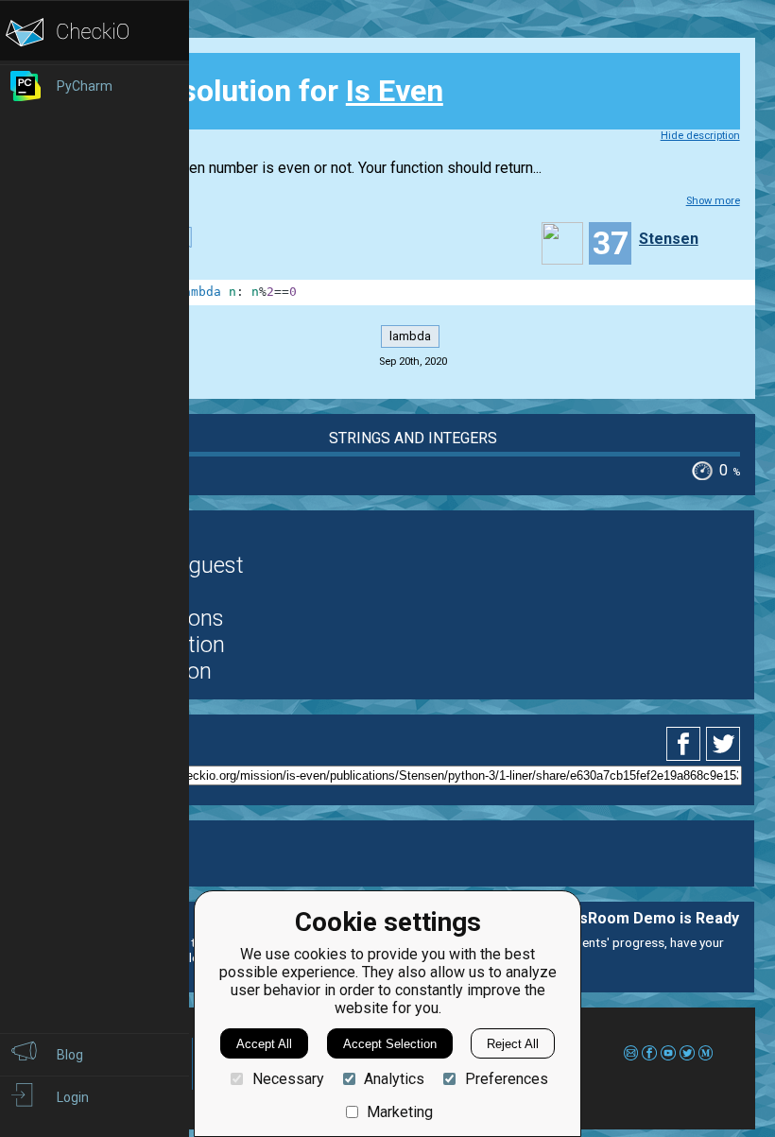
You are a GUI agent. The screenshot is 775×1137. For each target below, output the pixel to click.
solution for (272, 91)
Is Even (394, 91)
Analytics (394, 1079)
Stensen (668, 239)
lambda (410, 336)
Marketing (400, 1112)
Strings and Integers (413, 438)
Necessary (287, 1079)
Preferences (506, 1079)
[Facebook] (686, 744)
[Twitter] (724, 744)
